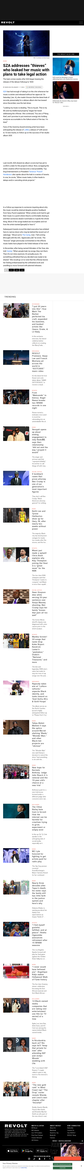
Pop (11, 270)
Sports (34, 390)
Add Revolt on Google (35, 87)
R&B (17, 270)
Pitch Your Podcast (37, 1135)
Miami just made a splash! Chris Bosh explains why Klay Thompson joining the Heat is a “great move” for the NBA (40, 560)
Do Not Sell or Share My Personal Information (62, 1164)
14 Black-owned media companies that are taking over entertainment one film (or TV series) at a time (40, 1010)
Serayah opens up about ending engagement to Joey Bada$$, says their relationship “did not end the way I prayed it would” (40, 441)
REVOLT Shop (71, 1135)
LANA (26, 130)
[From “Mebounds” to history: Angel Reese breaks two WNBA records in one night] (16, 397)
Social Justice (37, 471)
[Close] (81, 1166)
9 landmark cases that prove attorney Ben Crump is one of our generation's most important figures (39, 483)
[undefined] (66, 66)
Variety (9, 251)
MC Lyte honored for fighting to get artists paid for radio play (39, 856)
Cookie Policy (24, 1167)
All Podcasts (35, 1130)
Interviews (36, 304)
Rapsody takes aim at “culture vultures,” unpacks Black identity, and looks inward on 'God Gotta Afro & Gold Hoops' (40, 692)
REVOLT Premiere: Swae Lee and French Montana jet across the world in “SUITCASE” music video (40, 362)
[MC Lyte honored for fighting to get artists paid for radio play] (16, 855)
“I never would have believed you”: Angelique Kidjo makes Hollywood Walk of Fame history (40, 973)
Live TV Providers (37, 1133)
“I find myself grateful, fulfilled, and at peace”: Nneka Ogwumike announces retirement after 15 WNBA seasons (39, 935)
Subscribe (70, 1128)
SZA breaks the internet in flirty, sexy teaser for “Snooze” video (65, 101)
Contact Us (70, 1130)
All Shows (34, 1128)
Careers (52, 1138)
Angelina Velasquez (11, 87)
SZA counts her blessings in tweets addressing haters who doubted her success (65, 78)
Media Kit (53, 1135)
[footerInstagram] (29, 1160)
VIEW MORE (65, 106)
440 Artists (35, 1140)
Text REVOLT (71, 1133)
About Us (53, 1128)
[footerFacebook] (45, 1160)
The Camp (26, 235)
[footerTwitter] (50, 1160)
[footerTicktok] (34, 1160)
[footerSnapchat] (39, 1160)
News (5, 61)
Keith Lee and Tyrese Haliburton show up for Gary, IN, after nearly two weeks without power (39, 520)
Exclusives (35, 804)
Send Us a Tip (54, 1133)
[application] (67, 1152)
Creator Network (37, 1138)
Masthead (53, 1130)
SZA (4, 92)
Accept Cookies (62, 1167)
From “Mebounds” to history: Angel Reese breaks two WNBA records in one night (39, 400)
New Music (35, 351)
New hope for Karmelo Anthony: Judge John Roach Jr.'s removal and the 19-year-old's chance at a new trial (40, 776)
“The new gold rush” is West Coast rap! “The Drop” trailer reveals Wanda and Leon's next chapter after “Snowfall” (40, 1094)
